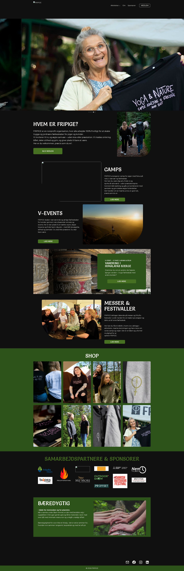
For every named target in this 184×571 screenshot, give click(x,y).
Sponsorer (132, 5)
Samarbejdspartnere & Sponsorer (92, 459)
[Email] (127, 562)
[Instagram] (140, 562)
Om (124, 5)
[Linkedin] (147, 562)
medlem (144, 5)
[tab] (88, 112)
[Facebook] (134, 562)
